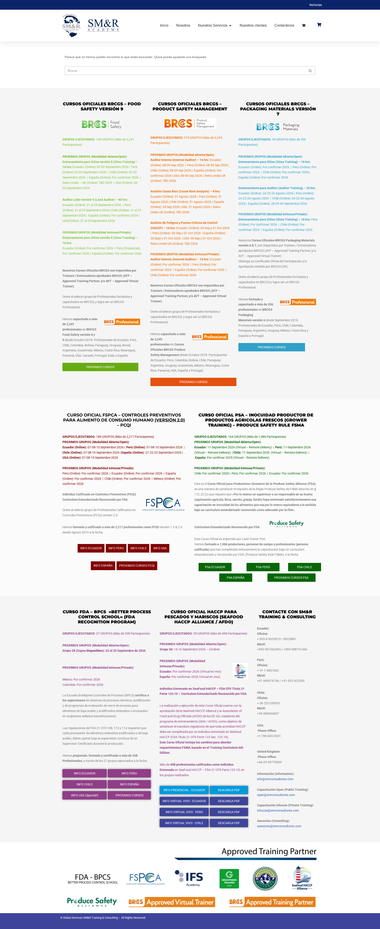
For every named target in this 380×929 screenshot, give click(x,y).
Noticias (315, 5)
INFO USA (160, 548)
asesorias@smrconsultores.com (279, 826)
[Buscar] (310, 70)
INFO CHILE (138, 548)
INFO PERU (116, 548)
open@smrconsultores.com (276, 795)
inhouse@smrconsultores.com (278, 810)
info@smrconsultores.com (275, 779)
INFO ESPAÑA (103, 565)
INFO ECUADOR (91, 548)
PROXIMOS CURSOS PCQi (137, 565)
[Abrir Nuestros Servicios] (230, 25)
